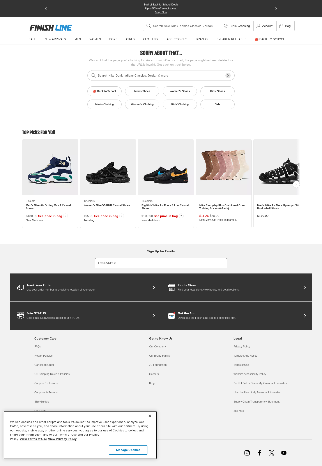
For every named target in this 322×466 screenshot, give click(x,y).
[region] (80, 435)
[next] (276, 8)
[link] (51, 28)
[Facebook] (259, 452)
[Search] (149, 26)
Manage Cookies (128, 450)
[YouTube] (284, 452)
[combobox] (181, 26)
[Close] (150, 416)
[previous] (45, 8)
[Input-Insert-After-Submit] (228, 75)
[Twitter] (271, 452)
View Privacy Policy (62, 439)
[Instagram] (247, 452)
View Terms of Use (33, 439)
